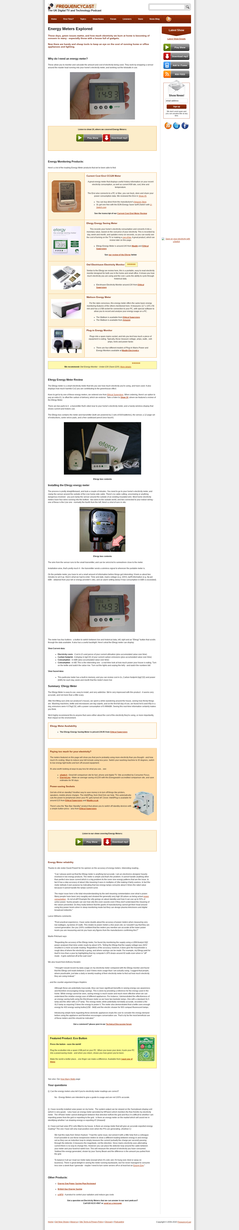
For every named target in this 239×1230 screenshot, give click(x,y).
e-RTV (60, 1195)
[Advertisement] (176, 186)
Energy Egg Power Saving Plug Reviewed (77, 1183)
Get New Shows (62, 1222)
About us (74, 1222)
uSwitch (63, 775)
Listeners (127, 19)
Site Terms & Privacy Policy (91, 1222)
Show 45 (142, 196)
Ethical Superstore (115, 395)
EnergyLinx (65, 777)
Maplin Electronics (130, 350)
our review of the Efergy (120, 255)
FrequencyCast (184, 1222)
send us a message (113, 1203)
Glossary (109, 1222)
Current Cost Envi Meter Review (132, 213)
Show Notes (98, 19)
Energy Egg (138, 1165)
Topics (83, 19)
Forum (113, 19)
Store (140, 19)
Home (54, 19)
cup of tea (127, 237)
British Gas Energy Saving (70, 1189)
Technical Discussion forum (119, 1024)
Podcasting (119, 1222)
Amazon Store (140, 202)
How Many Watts (67, 1079)
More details (125, 367)
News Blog (154, 19)
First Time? (68, 19)
